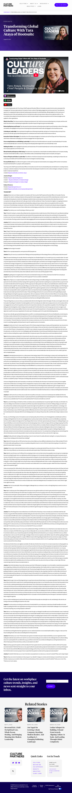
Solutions (36, 762)
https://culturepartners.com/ (14, 187)
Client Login (37, 773)
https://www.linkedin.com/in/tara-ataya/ (17, 173)
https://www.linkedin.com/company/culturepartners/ (20, 189)
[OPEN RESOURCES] (48, 3)
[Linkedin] (16, 763)
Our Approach (38, 767)
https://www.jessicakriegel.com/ (15, 178)
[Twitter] (13, 763)
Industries (36, 771)
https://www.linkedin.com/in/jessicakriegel (18, 180)
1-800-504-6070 (52, 769)
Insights (8, 12)
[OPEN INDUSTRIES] (35, 6)
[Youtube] (19, 763)
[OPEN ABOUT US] (37, 3)
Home (5, 12)
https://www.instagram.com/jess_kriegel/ (18, 182)
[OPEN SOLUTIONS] (27, 3)
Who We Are (37, 764)
